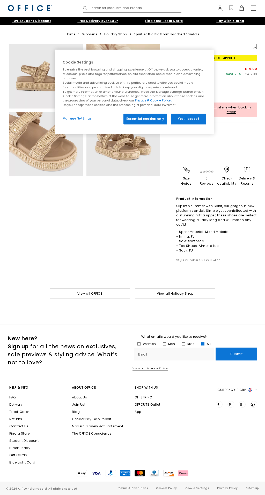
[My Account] (217, 8)
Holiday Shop (115, 34)
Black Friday (19, 448)
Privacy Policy (227, 488)
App (138, 412)
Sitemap (252, 488)
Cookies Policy (166, 488)
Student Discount (24, 440)
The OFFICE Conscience (92, 433)
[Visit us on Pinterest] (230, 404)
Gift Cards (18, 455)
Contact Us (18, 426)
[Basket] (239, 8)
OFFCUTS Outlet (147, 404)
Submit (236, 354)
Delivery (15, 404)
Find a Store (19, 433)
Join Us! (78, 404)
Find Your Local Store (164, 21)
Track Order (19, 412)
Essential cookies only (145, 119)
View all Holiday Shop (175, 293)
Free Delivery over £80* (97, 21)
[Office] (30, 8)
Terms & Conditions (133, 488)
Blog (76, 412)
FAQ (12, 397)
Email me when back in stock (231, 109)
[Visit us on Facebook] (219, 404)
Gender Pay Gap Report (92, 419)
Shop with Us (146, 387)
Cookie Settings (197, 488)
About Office (84, 387)
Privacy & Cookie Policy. (153, 100)
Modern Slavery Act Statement (97, 426)
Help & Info (18, 387)
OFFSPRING (143, 397)
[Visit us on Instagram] (242, 404)
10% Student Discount (31, 21)
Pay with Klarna (230, 21)
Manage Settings (77, 118)
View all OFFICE (89, 293)
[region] (134, 92)
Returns (15, 419)
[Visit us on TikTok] (254, 404)
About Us (79, 397)
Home (71, 34)
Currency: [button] (231, 390)
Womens (89, 34)
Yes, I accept (188, 119)
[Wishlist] (228, 8)
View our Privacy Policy (150, 368)
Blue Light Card (22, 462)
